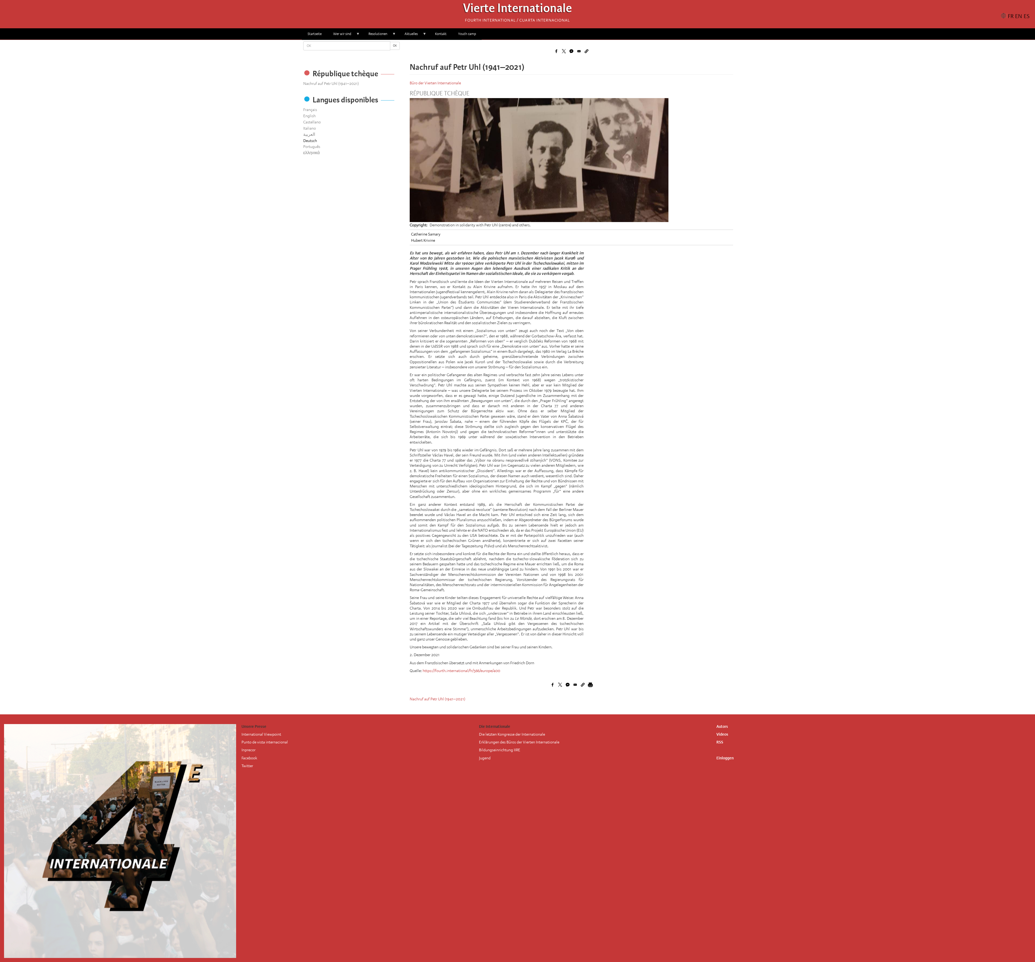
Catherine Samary (425, 234)
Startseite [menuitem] (315, 34)
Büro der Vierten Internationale (435, 83)
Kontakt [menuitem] (441, 34)
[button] (586, 51)
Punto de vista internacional (265, 742)
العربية (309, 134)
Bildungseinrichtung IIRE (499, 750)
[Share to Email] (579, 51)
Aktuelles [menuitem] (408, 36)
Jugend (485, 758)
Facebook (249, 758)
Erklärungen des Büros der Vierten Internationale (519, 742)
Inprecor (249, 750)
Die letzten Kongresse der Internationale (512, 734)
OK (395, 45)
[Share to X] (564, 51)
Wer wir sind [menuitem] (339, 36)
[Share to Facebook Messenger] (571, 51)
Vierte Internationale (517, 9)
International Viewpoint (261, 734)
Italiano (309, 128)
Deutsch (310, 140)
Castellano (312, 122)
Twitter (247, 765)
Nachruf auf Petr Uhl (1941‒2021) (331, 83)
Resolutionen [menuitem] (375, 36)
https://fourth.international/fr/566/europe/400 (461, 670)
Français (310, 109)
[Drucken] (590, 684)
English (309, 115)
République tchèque (439, 93)
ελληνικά (311, 152)
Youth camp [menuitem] (467, 34)
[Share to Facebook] (556, 51)
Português (311, 146)
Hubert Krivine (423, 240)
